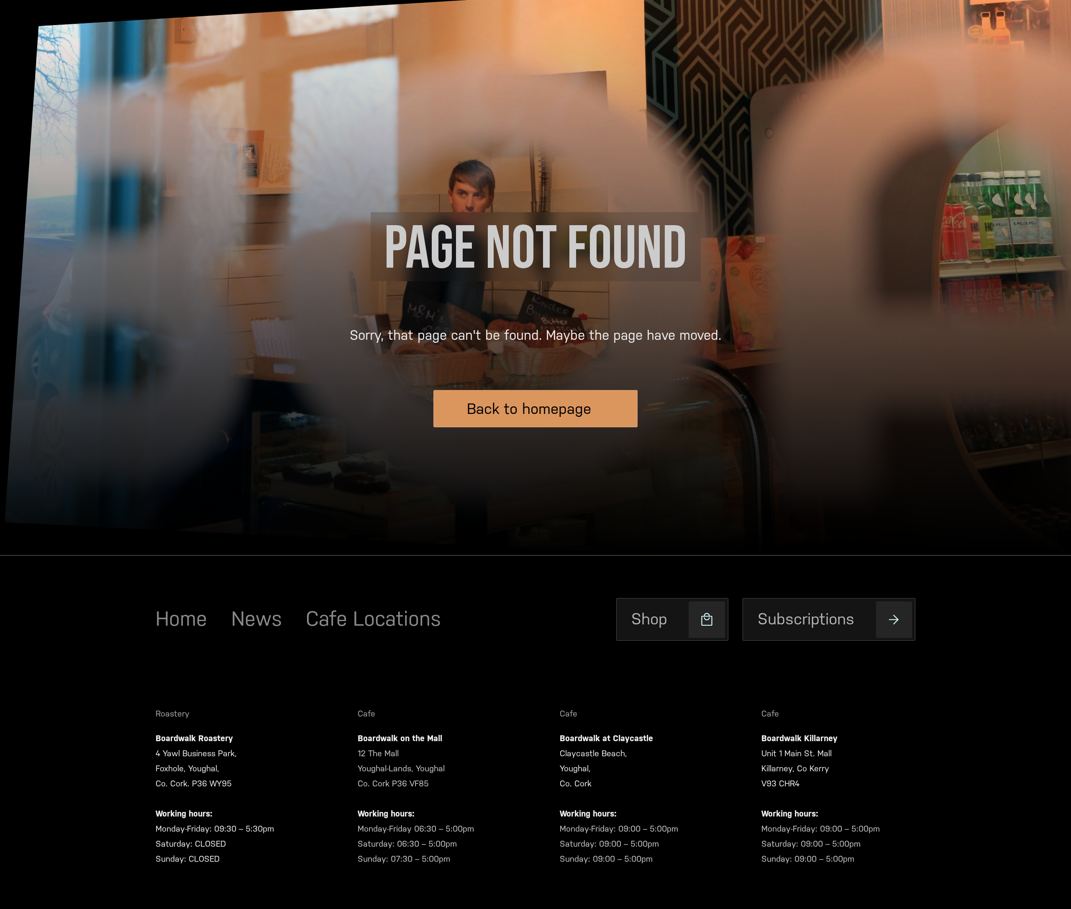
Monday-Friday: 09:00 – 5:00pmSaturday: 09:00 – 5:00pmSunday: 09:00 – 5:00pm (619, 844)
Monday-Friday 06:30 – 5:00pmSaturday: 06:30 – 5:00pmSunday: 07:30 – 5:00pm (416, 844)
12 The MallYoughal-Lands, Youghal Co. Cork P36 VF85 (401, 768)
